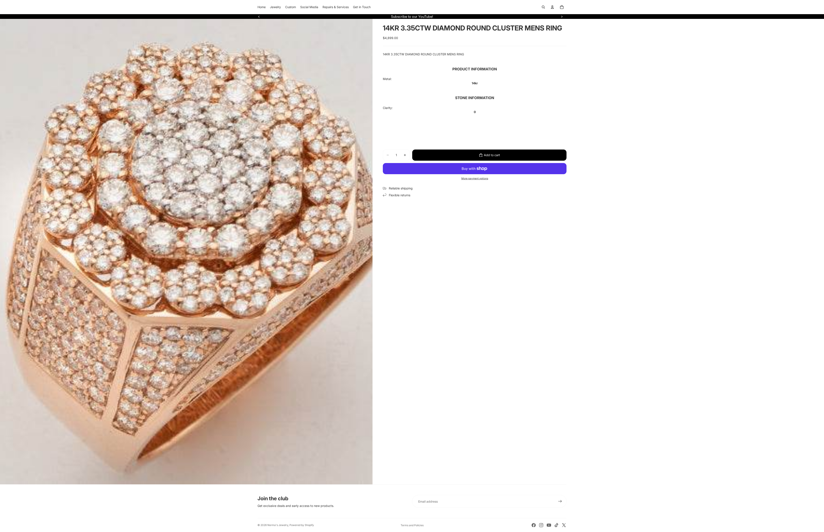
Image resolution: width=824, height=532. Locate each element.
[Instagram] (541, 525)
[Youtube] (548, 525)
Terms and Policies (412, 525)
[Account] (552, 7)
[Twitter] (563, 525)
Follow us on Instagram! (412, 16)
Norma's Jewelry (277, 525)
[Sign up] (560, 501)
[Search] (543, 7)
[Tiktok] (556, 525)
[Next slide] (561, 16)
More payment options (474, 178)
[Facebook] (533, 525)
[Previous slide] (259, 16)
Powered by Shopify (301, 525)
